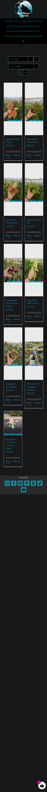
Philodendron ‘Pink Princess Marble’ (12, 303)
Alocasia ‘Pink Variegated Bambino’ (33, 387)
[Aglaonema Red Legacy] (13, 109)
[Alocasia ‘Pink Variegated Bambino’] (34, 353)
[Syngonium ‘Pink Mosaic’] (13, 353)
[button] (23, 41)
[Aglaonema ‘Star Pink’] (34, 189)
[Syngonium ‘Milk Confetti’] (34, 270)
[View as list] (25, 72)
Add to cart (10, 156)
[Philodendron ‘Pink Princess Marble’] (13, 270)
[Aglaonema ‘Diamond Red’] (13, 189)
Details (18, 155)
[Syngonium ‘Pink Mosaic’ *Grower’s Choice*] (13, 423)
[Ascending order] (36, 59)
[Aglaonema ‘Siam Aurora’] (34, 109)
